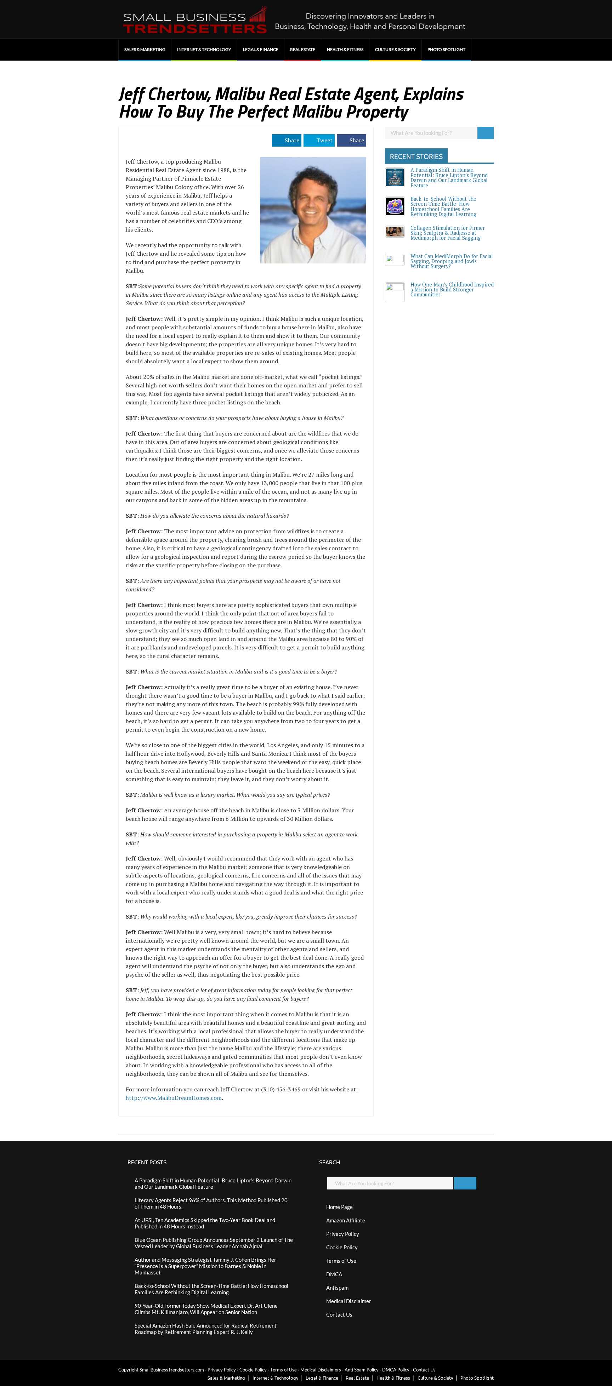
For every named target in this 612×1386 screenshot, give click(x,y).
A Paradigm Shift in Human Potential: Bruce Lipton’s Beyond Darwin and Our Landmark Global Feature (449, 177)
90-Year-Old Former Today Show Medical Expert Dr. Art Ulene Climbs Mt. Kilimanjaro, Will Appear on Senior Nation (206, 1308)
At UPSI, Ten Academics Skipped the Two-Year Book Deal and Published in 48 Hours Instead (205, 1223)
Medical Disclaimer (348, 1301)
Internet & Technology (204, 49)
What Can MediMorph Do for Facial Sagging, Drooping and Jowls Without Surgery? (451, 261)
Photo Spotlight (446, 49)
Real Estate (302, 49)
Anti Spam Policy (362, 1370)
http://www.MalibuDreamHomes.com (174, 1098)
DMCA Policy (395, 1370)
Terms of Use (341, 1260)
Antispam (337, 1287)
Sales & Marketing (144, 49)
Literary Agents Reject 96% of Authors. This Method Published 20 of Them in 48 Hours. (211, 1203)
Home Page (339, 1207)
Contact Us (339, 1314)
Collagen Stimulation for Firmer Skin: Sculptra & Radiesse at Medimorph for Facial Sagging (447, 233)
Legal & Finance (260, 49)
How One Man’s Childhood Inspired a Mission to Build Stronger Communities (452, 289)
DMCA (334, 1274)
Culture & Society (395, 49)
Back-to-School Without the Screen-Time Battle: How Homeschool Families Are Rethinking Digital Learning (443, 206)
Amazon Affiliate (345, 1220)
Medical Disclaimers (320, 1370)
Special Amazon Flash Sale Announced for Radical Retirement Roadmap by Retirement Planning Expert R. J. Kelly (206, 1328)
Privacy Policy (342, 1234)
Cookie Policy (342, 1247)
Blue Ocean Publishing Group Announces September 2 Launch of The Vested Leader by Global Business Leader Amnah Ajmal (214, 1243)
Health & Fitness (345, 49)
